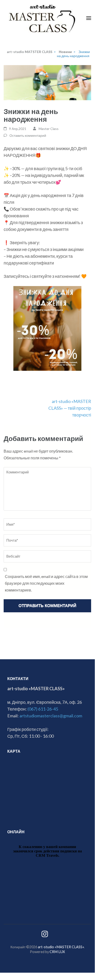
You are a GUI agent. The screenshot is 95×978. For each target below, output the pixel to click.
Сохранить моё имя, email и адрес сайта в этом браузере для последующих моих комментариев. (46, 583)
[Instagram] (45, 935)
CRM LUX (57, 952)
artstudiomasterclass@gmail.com (50, 715)
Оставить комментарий (27, 135)
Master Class (49, 129)
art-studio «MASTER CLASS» (61, 947)
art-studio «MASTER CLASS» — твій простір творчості (69, 408)
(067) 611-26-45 (42, 709)
